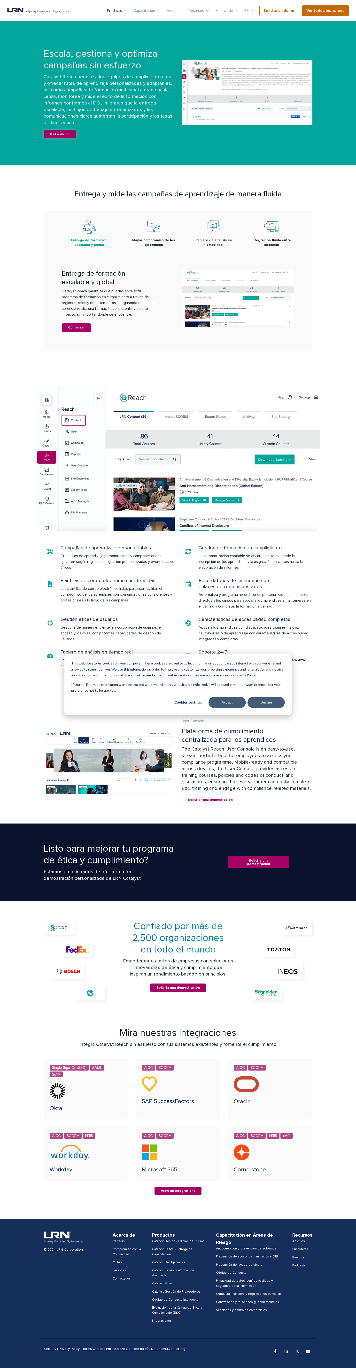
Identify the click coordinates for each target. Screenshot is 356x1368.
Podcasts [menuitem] (299, 1265)
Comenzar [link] (76, 327)
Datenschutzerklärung (168, 1349)
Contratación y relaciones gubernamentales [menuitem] (247, 1302)
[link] (38, 11)
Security (50, 1349)
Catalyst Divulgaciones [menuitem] (168, 1262)
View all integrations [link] (178, 1190)
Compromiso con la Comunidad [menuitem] (127, 1252)
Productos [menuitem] (163, 1235)
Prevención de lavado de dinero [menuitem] (239, 1264)
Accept (227, 702)
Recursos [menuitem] (302, 1235)
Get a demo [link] (60, 134)
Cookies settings (188, 702)
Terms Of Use (92, 1349)
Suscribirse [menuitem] (300, 1249)
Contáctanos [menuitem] (122, 1278)
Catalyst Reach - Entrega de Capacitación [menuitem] (172, 1252)
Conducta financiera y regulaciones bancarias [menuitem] (249, 1294)
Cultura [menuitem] (118, 1262)
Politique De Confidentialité (127, 1349)
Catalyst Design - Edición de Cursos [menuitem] (178, 1241)
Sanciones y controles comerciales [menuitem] (241, 1310)
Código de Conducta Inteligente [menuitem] (175, 1299)
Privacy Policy (69, 1349)
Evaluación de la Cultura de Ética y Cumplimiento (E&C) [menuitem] (177, 1310)
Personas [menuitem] (119, 1270)
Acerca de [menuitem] (124, 1235)
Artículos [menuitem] (298, 1241)
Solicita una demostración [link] (258, 862)
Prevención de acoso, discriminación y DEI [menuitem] (247, 1256)
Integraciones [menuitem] (162, 1320)
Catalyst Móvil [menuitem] (162, 1283)
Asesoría (174, 11)
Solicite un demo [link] (278, 11)
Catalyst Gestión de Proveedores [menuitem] (176, 1291)
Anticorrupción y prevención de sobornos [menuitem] (246, 1248)
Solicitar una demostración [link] (210, 799)
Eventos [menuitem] (298, 1257)
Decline (266, 702)
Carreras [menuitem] (119, 1241)
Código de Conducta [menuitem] (231, 1272)
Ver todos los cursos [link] (325, 11)
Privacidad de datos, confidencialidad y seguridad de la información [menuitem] (244, 1283)
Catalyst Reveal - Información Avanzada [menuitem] (173, 1273)
